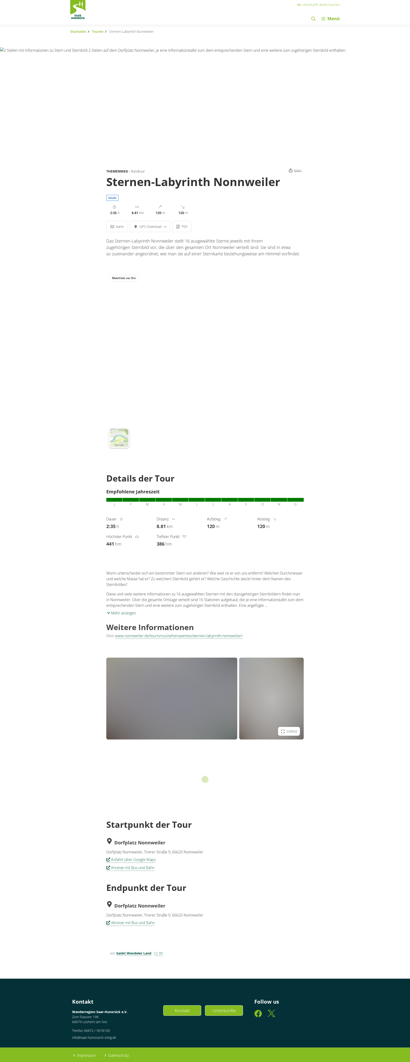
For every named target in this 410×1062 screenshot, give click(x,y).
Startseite (78, 31)
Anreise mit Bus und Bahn (132, 867)
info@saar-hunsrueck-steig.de (94, 1037)
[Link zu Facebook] (258, 1015)
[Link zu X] (271, 1015)
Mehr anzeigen (123, 613)
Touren (97, 31)
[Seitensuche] (313, 18)
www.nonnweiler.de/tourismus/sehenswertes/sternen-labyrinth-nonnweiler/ (178, 635)
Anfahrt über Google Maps (133, 859)
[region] (205, 361)
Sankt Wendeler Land (133, 953)
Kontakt (182, 1010)
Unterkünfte (224, 1010)
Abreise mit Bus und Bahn (133, 922)
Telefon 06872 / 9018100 (91, 1030)
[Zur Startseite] (77, 11)
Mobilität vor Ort (124, 278)
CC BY (158, 953)
